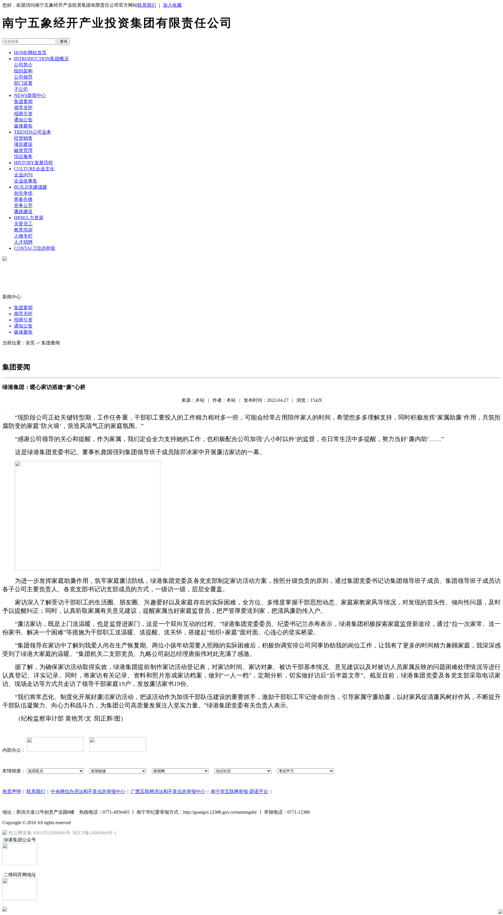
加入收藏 (172, 5)
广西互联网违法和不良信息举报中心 (168, 791)
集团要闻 (23, 101)
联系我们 (146, 5)
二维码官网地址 (19, 874)
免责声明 (11, 791)
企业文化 (34, 168)
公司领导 (23, 77)
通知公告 (23, 119)
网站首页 (30, 52)
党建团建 (30, 187)
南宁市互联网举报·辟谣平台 (239, 791)
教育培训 (23, 229)
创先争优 (23, 193)
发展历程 (33, 162)
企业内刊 (23, 174)
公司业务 (32, 132)
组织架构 (23, 70)
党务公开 (23, 205)
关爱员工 (23, 223)
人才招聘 (23, 242)
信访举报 (34, 248)
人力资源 (28, 217)
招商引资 (23, 113)
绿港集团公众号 (19, 839)
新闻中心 (30, 95)
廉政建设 (23, 211)
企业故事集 (25, 180)
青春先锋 (23, 199)
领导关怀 (23, 107)
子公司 (21, 89)
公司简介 (23, 64)
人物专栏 (23, 235)
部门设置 (23, 83)
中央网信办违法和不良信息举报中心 (88, 791)
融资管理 (23, 150)
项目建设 (23, 144)
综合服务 (23, 156)
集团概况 (41, 58)
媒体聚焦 (23, 125)
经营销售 (23, 138)
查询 (63, 41)
